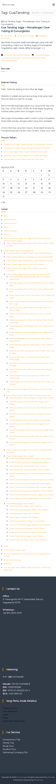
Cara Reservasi (10, 220)
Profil (6, 546)
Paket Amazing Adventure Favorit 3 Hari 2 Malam (29, 462)
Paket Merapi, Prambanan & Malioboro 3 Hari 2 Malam (31, 491)
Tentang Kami (10, 708)
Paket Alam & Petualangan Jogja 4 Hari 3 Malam (29, 510)
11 (11, 184)
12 (19, 184)
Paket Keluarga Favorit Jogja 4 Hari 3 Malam (27, 521)
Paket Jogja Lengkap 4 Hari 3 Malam (24, 517)
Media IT (7, 235)
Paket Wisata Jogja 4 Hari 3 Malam (20, 504)
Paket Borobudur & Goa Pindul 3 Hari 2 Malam (28, 466)
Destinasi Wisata (11, 55)
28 (34, 192)
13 (26, 184)
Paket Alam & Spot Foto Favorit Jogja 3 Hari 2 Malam (30, 458)
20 (26, 188)
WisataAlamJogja (38, 58)
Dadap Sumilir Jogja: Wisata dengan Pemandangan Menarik (28, 144)
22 (42, 188)
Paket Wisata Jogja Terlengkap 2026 (18, 251)
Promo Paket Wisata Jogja (14, 550)
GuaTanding (25, 58)
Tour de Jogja (36, 89)
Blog (5, 216)
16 (49, 184)
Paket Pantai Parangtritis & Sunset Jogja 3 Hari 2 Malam (31, 495)
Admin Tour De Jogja (25, 36)
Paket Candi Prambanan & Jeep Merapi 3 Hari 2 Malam (31, 480)
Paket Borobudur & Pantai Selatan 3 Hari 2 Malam (29, 470)
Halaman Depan (10, 231)
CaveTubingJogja (42, 55)
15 (42, 184)
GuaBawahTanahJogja (10, 58)
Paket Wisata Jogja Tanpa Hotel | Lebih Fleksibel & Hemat (30, 261)
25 (11, 192)
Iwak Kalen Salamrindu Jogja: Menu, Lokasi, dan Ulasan (26, 155)
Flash (50, 777)
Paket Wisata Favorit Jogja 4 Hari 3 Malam (26, 536)
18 (11, 188)
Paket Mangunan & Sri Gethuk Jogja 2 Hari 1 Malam (30, 420)
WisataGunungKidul (9, 61)
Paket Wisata (24, 55)
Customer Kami (10, 223)
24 (4, 192)
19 (19, 188)
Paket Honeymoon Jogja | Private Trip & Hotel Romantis (29, 253)
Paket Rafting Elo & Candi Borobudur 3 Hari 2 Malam (30, 498)
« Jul (3, 202)
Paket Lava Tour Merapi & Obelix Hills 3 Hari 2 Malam (30, 483)
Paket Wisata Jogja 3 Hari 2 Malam (20, 456)
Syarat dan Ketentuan (13, 560)
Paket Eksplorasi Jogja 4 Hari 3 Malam (24, 513)
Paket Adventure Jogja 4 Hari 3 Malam (25, 506)
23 (49, 188)
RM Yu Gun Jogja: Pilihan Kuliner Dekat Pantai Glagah (26, 152)
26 (19, 192)
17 (4, 188)
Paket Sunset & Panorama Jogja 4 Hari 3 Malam (28, 532)
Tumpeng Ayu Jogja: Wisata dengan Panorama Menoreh (27, 148)
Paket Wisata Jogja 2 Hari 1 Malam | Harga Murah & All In (29, 395)
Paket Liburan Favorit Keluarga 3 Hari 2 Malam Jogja (30, 487)
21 (34, 188)
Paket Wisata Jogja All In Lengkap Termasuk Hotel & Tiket (30, 257)
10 (4, 184)
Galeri (6, 227)
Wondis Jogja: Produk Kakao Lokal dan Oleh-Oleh (24, 159)
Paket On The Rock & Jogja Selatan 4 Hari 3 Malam (29, 525)
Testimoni (8, 564)
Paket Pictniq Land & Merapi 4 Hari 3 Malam (27, 528)
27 (26, 192)
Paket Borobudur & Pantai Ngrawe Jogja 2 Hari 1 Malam (31, 398)
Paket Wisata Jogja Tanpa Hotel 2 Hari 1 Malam (25, 264)
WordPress (38, 780)
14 (34, 184)
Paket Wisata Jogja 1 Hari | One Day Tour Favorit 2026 (28, 274)
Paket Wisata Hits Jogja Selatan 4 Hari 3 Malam (28, 540)
